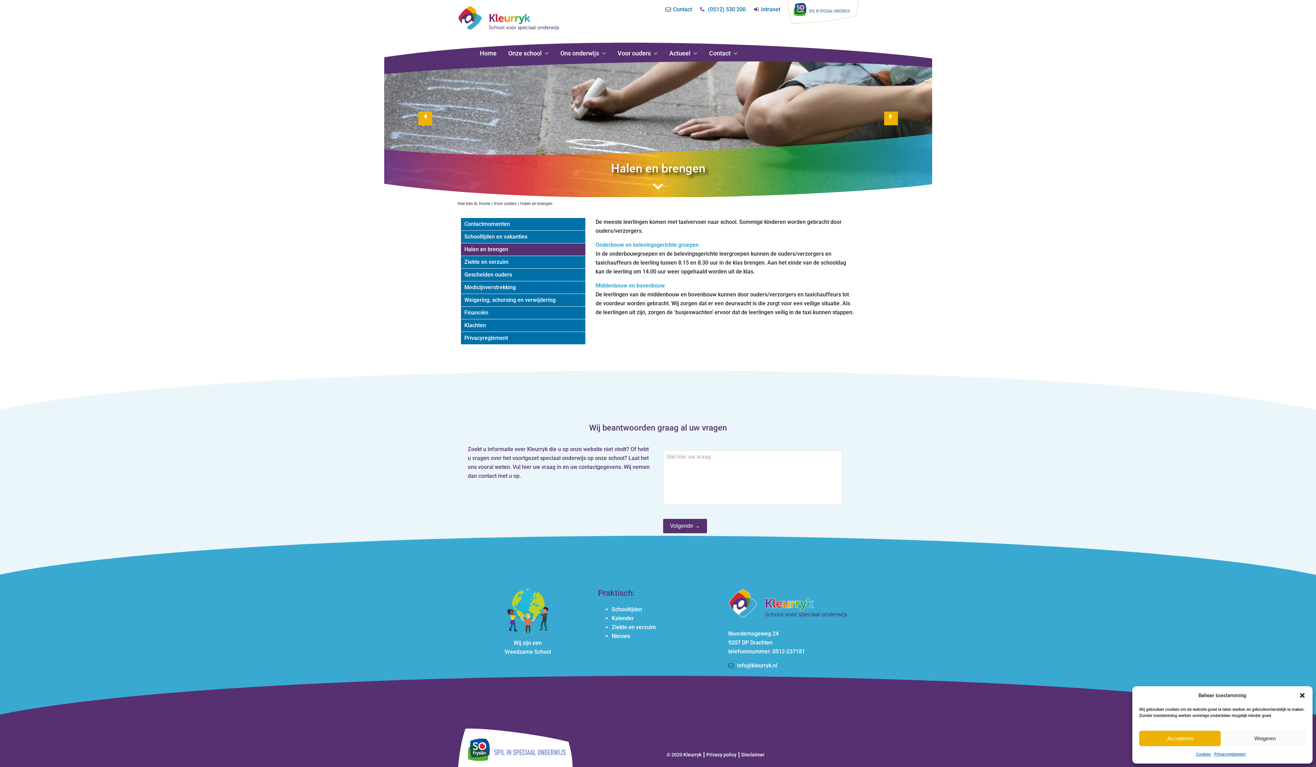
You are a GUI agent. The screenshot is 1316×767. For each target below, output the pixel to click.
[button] (1302, 695)
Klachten (475, 325)
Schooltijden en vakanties (495, 236)
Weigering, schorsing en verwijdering (510, 300)
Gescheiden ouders (488, 274)
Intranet (770, 9)
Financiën (476, 312)
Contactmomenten (487, 224)
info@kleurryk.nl (757, 665)
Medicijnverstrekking (490, 287)
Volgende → (685, 526)
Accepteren (1180, 738)
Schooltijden (627, 609)
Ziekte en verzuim (486, 262)
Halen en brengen (486, 249)
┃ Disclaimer (751, 754)
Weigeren (1265, 738)
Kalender (623, 618)
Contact (682, 9)
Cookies (1203, 754)
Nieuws (621, 636)
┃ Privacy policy (719, 754)
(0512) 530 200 (727, 9)
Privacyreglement (1230, 754)
